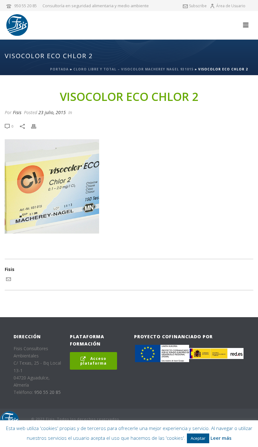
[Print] (36, 126)
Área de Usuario (230, 5)
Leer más (221, 438)
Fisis (17, 112)
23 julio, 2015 (52, 112)
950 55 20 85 (25, 5)
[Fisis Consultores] (9, 420)
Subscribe (198, 5)
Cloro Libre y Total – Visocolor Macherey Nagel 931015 (133, 69)
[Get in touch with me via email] (8, 280)
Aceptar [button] (198, 438)
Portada (59, 69)
